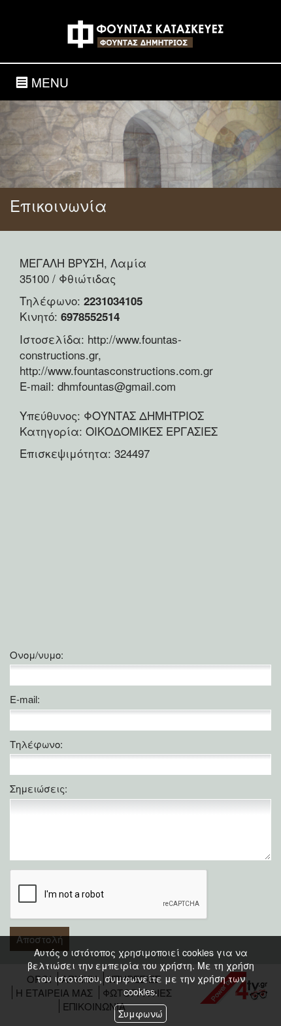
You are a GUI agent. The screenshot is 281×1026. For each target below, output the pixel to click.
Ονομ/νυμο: (36, 654)
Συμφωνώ (140, 1013)
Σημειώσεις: (38, 788)
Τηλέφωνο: (36, 744)
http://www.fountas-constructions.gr (101, 347)
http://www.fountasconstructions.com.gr (116, 370)
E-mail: (25, 699)
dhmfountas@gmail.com (117, 386)
